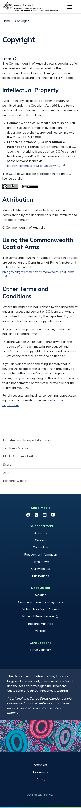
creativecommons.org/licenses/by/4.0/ (33, 166)
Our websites (40, 569)
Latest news (41, 561)
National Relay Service (38, 616)
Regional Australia (40, 624)
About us (40, 533)
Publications (40, 576)
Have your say (40, 650)
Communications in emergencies (40, 602)
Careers (40, 540)
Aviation (40, 595)
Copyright (40, 764)
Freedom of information (40, 554)
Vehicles (40, 631)
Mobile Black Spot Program (41, 609)
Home (6, 21)
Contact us (40, 547)
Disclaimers (40, 772)
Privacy (40, 779)
